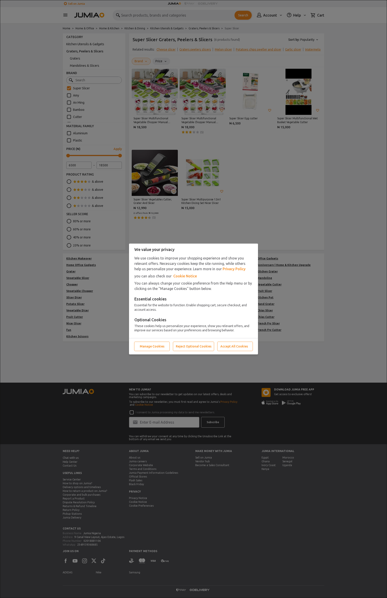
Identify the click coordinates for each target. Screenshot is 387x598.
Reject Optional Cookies (193, 346)
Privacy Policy (234, 269)
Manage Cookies (152, 346)
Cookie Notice (185, 276)
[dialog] (193, 299)
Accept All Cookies (234, 346)
